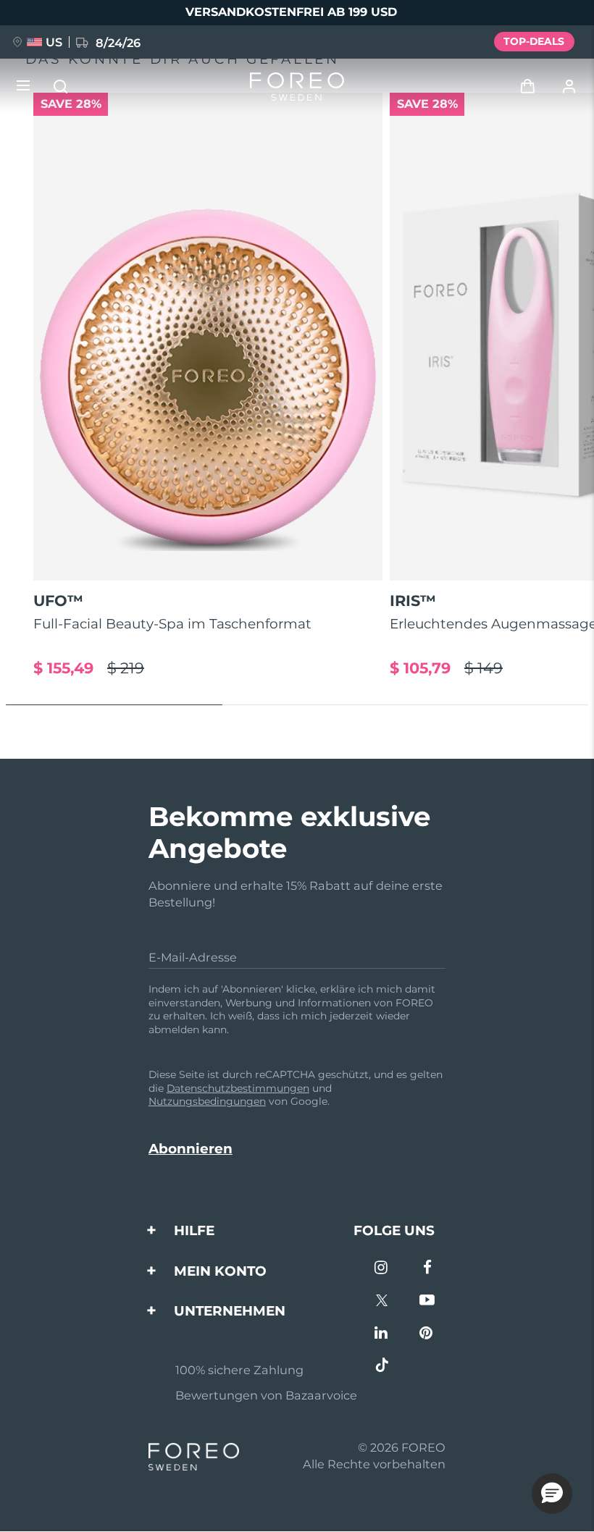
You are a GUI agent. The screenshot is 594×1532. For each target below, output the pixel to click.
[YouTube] (427, 1301)
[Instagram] (382, 1268)
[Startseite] (297, 86)
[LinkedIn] (382, 1334)
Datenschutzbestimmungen (238, 1088)
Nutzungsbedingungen (207, 1101)
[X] (382, 1301)
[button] (552, 1493)
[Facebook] (427, 1268)
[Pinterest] (427, 1334)
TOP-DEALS (533, 41)
